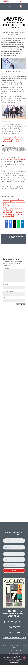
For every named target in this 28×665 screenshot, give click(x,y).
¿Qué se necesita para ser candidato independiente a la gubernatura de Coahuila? (12, 139)
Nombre (5, 284)
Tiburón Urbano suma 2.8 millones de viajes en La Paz (13, 440)
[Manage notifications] (24, 657)
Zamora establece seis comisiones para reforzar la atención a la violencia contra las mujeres (13, 340)
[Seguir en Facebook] (4, 621)
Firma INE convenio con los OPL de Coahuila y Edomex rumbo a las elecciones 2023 (13, 208)
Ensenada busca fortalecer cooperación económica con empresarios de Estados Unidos (12, 372)
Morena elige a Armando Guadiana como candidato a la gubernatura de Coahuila (14, 202)
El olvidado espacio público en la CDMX (12, 470)
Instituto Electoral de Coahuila (15, 159)
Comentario (6, 268)
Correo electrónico (8, 291)
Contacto (14, 627)
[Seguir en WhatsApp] (23, 621)
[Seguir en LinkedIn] (19, 621)
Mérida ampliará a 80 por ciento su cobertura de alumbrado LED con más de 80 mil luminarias (13, 407)
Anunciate (14, 632)
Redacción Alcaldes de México (12, 32)
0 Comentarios (16, 34)
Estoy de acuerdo (14, 662)
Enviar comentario (20, 304)
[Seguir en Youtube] (12, 621)
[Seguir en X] (8, 621)
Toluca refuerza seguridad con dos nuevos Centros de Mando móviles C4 (13, 502)
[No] (26, 659)
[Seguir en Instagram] (15, 621)
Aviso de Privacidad (14, 637)
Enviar (14, 570)
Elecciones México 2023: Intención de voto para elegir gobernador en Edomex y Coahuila (14, 214)
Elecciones (10, 34)
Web (4, 298)
